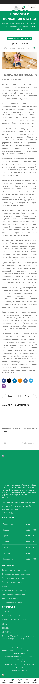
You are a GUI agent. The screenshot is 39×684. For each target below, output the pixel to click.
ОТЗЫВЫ (5, 628)
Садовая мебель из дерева (12, 602)
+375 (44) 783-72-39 (10, 509)
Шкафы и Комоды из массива (13, 594)
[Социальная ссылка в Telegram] (31, 380)
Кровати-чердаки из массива (13, 578)
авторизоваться (8, 431)
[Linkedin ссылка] (14, 380)
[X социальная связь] (9, 380)
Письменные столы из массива (14, 590)
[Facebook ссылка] (4, 380)
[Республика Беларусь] (28, 444)
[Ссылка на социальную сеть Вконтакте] (25, 380)
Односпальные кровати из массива (16, 574)
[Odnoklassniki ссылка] (20, 380)
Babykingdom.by (8, 23)
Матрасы (5, 586)
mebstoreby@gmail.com (11, 513)
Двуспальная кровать (10, 598)
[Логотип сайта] (17, 7)
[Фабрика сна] (11, 444)
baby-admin (11, 48)
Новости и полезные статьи (26, 23)
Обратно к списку (19, 396)
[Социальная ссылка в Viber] (4, 386)
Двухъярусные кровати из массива (15, 570)
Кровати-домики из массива (13, 582)
